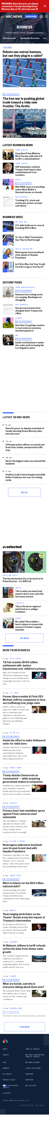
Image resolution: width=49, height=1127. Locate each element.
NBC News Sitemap (32, 1062)
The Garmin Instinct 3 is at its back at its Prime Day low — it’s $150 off (23, 580)
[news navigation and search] (46, 16)
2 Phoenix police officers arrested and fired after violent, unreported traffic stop (24, 447)
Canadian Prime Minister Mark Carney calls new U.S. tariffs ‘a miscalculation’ (28, 156)
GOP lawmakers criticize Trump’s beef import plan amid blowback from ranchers (28, 170)
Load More (24, 1027)
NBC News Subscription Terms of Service (34, 1056)
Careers (6, 1068)
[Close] (45, 6)
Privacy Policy (9, 1080)
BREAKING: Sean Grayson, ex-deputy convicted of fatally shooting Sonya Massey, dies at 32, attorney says (20, 6)
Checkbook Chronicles (29, 38)
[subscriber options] (41, 16)
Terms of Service (32, 1049)
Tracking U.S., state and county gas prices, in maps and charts (28, 203)
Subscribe (29, 1074)
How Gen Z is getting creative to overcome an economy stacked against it (29, 328)
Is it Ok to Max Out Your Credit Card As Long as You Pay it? (30, 265)
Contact (6, 1055)
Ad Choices (7, 1074)
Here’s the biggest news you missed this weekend (25, 462)
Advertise (29, 1080)
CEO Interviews (9, 38)
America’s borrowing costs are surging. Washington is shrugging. (29, 297)
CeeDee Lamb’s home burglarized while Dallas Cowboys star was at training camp (25, 477)
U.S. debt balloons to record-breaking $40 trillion (30, 226)
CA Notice (7, 1093)
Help (4, 1062)
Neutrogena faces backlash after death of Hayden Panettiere (29, 255)
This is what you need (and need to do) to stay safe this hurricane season (29, 593)
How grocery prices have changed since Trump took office (28, 310)
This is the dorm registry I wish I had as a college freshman (28, 609)
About (5, 1049)
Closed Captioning (32, 1068)
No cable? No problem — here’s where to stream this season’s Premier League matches (29, 625)
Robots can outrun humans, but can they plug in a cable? (23, 54)
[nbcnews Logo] (5, 1041)
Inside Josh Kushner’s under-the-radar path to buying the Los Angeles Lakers (30, 345)
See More (24, 638)
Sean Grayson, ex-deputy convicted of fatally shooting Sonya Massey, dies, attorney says (24, 431)
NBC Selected (30, 1086)
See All (24, 492)
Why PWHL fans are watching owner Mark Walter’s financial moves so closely (30, 189)
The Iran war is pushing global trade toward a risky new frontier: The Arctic (23, 102)
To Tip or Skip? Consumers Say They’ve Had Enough (29, 238)
